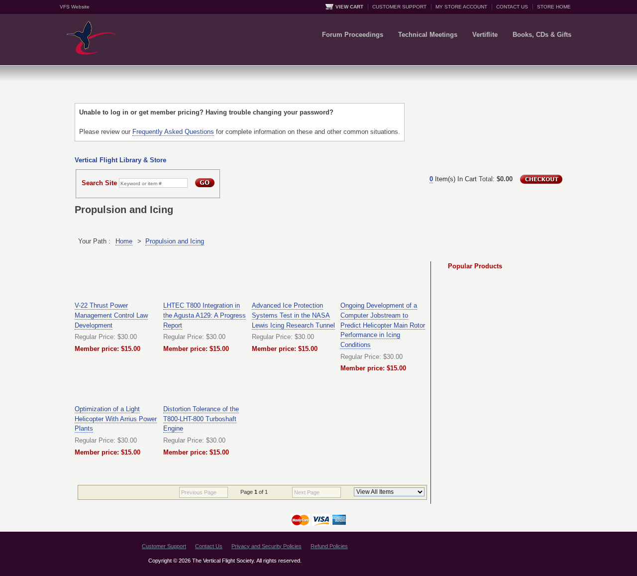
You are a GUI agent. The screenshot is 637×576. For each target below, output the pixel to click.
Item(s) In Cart (453, 179)
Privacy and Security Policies (266, 546)
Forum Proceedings (352, 34)
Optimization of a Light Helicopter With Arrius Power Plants (116, 418)
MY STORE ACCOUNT (461, 6)
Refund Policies (329, 546)
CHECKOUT (541, 179)
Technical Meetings (427, 34)
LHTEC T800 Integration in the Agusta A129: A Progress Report (204, 315)
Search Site (99, 183)
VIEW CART (349, 6)
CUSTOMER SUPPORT (399, 6)
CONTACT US (512, 6)
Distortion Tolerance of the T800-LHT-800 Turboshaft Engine (201, 418)
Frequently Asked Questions (173, 131)
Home (123, 241)
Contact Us (208, 546)
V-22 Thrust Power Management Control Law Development (111, 315)
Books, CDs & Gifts (542, 34)
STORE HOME (554, 6)
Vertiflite (485, 34)
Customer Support (164, 546)
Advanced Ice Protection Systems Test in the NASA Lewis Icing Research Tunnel (293, 315)
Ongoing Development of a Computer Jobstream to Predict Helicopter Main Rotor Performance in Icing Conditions (382, 325)
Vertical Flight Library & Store (120, 160)
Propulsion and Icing (174, 241)
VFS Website (75, 6)
